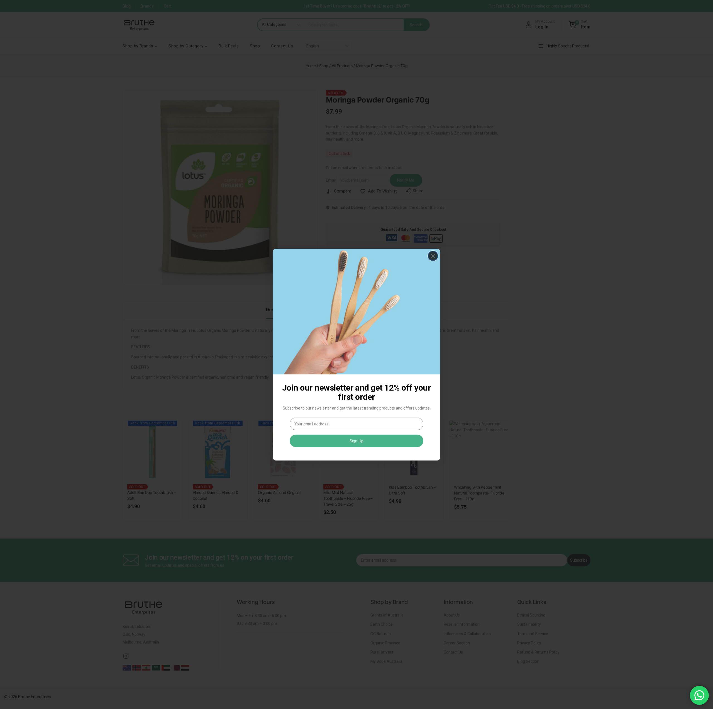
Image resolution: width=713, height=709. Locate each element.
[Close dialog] (433, 256)
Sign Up (356, 441)
